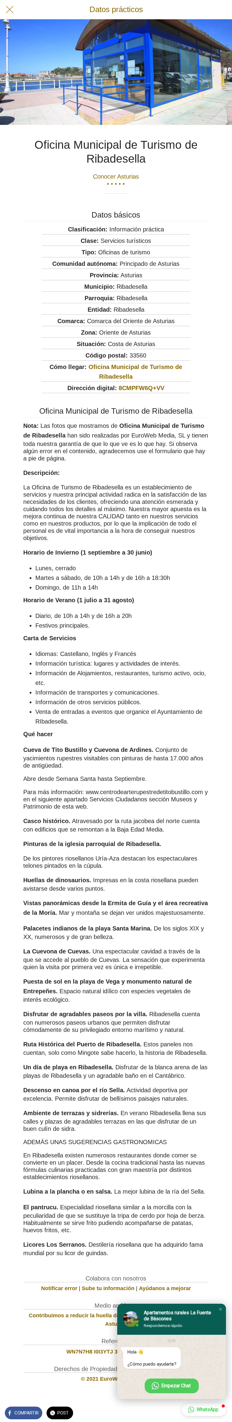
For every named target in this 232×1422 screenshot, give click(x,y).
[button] (221, 1309)
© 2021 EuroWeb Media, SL (116, 1379)
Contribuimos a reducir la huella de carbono (86, 1315)
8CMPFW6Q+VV (141, 388)
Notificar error (59, 1288)
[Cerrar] (9, 9)
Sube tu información (108, 1288)
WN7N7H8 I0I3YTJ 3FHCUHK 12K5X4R (116, 1352)
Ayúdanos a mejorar (165, 1288)
